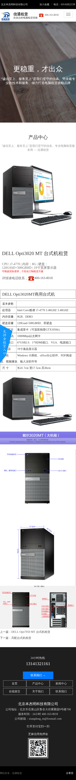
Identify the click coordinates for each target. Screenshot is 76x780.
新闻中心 (61, 683)
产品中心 (38, 683)
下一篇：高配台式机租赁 (15, 637)
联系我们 (61, 691)
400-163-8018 (52, 15)
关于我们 (38, 691)
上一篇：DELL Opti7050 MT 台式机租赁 (25, 631)
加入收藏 (44, 4)
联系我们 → (38, 675)
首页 (14, 683)
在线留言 (14, 691)
